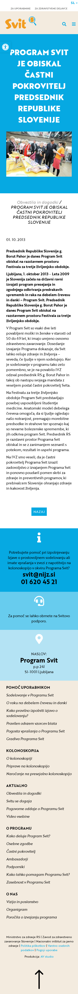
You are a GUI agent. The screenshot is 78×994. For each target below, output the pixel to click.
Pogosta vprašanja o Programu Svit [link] (35, 731)
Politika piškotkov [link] (33, 945)
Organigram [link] (16, 909)
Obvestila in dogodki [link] (37, 202)
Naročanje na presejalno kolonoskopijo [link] (39, 773)
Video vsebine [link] (18, 816)
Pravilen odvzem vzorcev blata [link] (31, 723)
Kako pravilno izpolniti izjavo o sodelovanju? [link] (31, 713)
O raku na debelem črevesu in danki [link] (36, 702)
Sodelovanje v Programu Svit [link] (29, 695)
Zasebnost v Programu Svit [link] (28, 882)
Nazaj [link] (39, 511)
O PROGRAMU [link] (19, 828)
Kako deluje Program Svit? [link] (28, 836)
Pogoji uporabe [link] (46, 950)
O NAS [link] (11, 894)
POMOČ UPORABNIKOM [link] (28, 687)
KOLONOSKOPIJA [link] (22, 750)
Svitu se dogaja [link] (19, 801)
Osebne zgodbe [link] (19, 843)
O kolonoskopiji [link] (19, 758)
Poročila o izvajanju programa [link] (31, 917)
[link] (5, 47)
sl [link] (73, 2)
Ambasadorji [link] (17, 859)
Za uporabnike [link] (21, 8)
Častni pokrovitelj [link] (20, 851)
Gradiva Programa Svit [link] (25, 738)
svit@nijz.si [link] (39, 574)
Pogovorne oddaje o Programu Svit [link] (35, 808)
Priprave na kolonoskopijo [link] (27, 766)
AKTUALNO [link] (16, 785)
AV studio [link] (47, 956)
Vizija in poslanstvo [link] (22, 901)
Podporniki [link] (15, 866)
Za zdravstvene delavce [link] (51, 8)
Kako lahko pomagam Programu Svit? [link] (38, 874)
